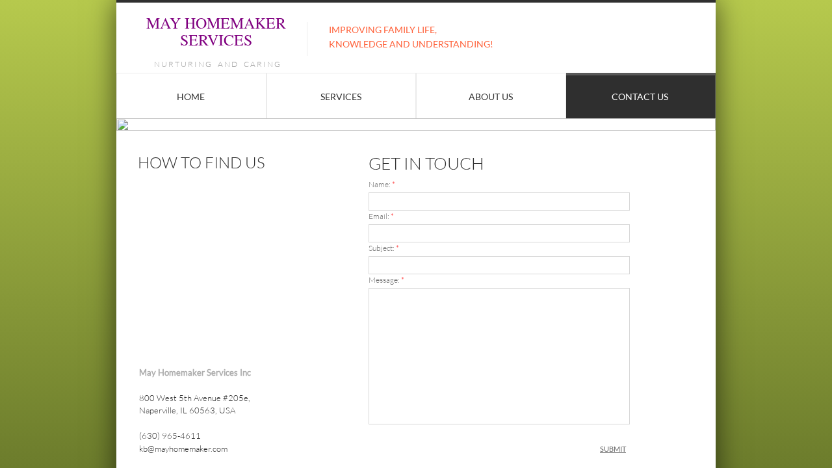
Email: (381, 216)
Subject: (384, 248)
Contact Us (640, 96)
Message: (386, 280)
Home (191, 96)
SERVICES (340, 96)
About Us (491, 96)
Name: (382, 184)
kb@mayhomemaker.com (183, 448)
